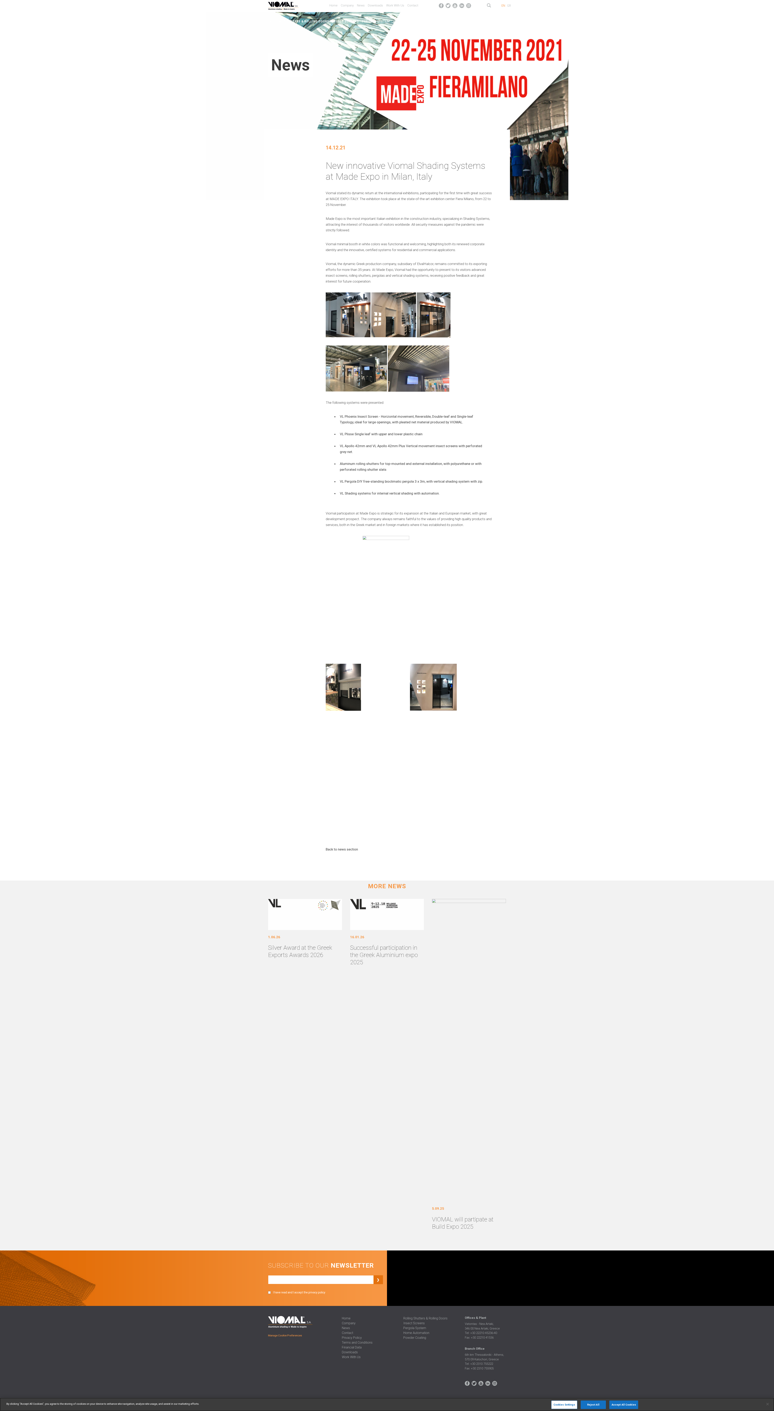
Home (333, 5)
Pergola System (376, 21)
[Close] (767, 1404)
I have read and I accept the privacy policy (299, 1292)
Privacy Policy (352, 1338)
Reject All (593, 1404)
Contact (412, 5)
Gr (509, 5)
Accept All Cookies (624, 1404)
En (503, 5)
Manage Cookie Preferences (285, 1335)
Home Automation (456, 21)
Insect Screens (345, 21)
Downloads (375, 5)
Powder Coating (489, 21)
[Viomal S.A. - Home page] (288, 5)
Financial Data (352, 1347)
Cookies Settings (564, 1404)
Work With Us (395, 5)
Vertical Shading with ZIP (415, 21)
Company (347, 5)
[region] (387, 1404)
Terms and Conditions (357, 1342)
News (361, 5)
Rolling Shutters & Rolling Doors (299, 21)
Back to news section (342, 849)
